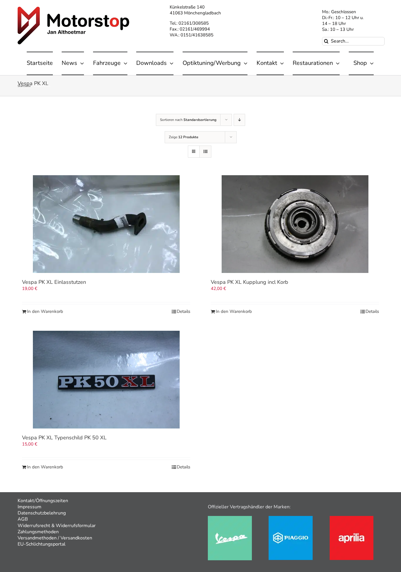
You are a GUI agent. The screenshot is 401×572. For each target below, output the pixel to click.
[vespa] (230, 518)
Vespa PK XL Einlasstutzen (54, 282)
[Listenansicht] (205, 151)
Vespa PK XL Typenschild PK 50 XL (64, 437)
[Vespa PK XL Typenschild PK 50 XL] (106, 379)
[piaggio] (291, 518)
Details (183, 311)
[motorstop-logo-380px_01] (73, 9)
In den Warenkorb (45, 311)
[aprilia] (351, 518)
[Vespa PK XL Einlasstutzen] (106, 224)
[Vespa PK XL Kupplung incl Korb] (294, 224)
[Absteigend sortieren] (239, 120)
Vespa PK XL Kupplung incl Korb (249, 282)
